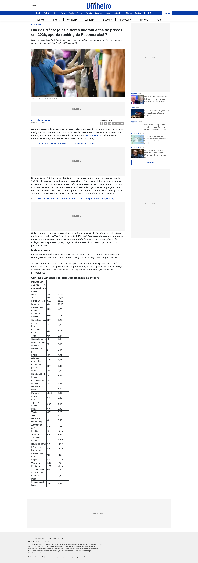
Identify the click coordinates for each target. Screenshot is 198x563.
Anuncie (167, 13)
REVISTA (56, 20)
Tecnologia (125, 20)
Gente (79, 13)
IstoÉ (38, 13)
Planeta (89, 13)
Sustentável (140, 13)
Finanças (143, 20)
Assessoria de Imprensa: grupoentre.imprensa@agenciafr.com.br (67, 557)
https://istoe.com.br (35, 553)
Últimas (40, 20)
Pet (149, 13)
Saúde (71, 13)
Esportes (98, 13)
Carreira (72, 20)
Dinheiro (47, 13)
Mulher (129, 13)
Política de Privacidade (36, 557)
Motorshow (118, 13)
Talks (158, 20)
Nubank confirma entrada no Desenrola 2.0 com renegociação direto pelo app (73, 198)
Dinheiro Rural (59, 13)
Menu (108, 13)
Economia (89, 20)
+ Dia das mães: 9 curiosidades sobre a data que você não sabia (62, 143)
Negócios (107, 20)
